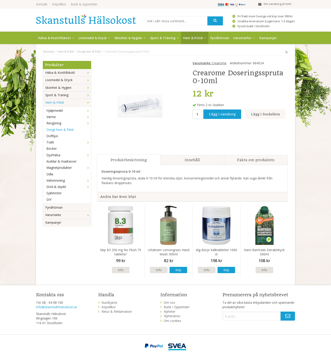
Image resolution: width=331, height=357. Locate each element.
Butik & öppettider (84, 4)
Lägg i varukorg (222, 114)
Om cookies (172, 321)
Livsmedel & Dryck (93, 38)
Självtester (54, 193)
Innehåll (192, 160)
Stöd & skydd (56, 187)
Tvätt (50, 142)
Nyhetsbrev (172, 316)
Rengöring (53, 123)
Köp (178, 270)
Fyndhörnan (219, 38)
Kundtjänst (109, 302)
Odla (49, 174)
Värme (51, 117)
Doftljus (52, 136)
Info (121, 270)
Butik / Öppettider (177, 307)
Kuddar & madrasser (61, 161)
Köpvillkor (59, 4)
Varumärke (242, 38)
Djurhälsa (53, 155)
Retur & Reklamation (117, 311)
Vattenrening (55, 180)
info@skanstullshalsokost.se (56, 307)
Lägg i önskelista (265, 114)
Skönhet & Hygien (128, 38)
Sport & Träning (162, 38)
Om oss (169, 302)
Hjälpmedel (54, 110)
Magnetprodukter (59, 167)
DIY (49, 199)
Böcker (51, 148)
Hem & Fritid (193, 38)
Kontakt (42, 4)
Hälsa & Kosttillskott (54, 38)
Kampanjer (268, 38)
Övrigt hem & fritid (59, 129)
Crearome (210, 63)
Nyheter (169, 311)
